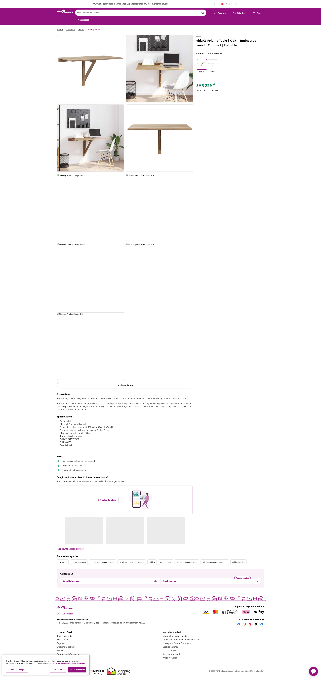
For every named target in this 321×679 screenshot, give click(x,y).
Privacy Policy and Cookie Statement (71, 663)
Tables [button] (152, 562)
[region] (46, 665)
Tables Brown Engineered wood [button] (216, 562)
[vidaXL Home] (65, 11)
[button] (202, 67)
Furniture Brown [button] (79, 562)
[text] (206, 86)
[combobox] (140, 13)
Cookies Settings (170, 646)
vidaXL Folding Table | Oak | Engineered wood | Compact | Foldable (226, 42)
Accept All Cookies (77, 670)
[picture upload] (140, 500)
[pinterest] (250, 624)
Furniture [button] (63, 562)
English (229, 4)
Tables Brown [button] (165, 562)
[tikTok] (256, 624)
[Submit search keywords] (203, 13)
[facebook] (238, 624)
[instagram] (244, 624)
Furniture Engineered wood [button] (102, 562)
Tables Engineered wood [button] (187, 562)
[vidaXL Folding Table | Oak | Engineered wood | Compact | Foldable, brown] (90, 68)
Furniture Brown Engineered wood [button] (132, 562)
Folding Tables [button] (238, 562)
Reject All (58, 670)
